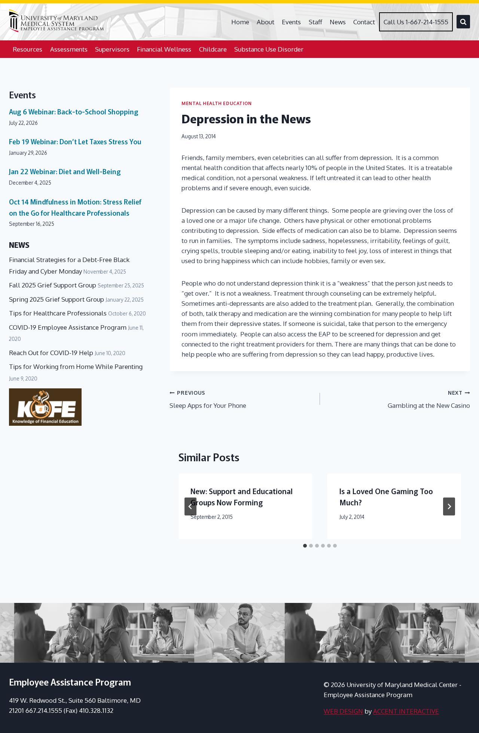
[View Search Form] (463, 21)
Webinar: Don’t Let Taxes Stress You (75, 141)
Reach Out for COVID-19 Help (51, 353)
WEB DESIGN (343, 711)
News (338, 22)
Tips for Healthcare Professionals (58, 313)
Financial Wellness (164, 49)
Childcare (213, 49)
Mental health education (216, 103)
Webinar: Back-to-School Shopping (73, 111)
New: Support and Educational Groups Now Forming (241, 497)
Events (291, 22)
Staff (315, 22)
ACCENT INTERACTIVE (406, 711)
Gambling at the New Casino (429, 399)
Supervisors (112, 49)
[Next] (449, 506)
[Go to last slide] (190, 506)
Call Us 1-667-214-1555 (416, 22)
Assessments (69, 49)
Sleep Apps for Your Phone (208, 399)
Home (240, 22)
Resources (27, 49)
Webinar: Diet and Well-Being (65, 171)
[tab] (305, 546)
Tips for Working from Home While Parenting (76, 366)
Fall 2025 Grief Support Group (52, 285)
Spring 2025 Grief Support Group (56, 299)
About (265, 22)
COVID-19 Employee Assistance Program (67, 327)
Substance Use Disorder (268, 49)
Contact (364, 22)
